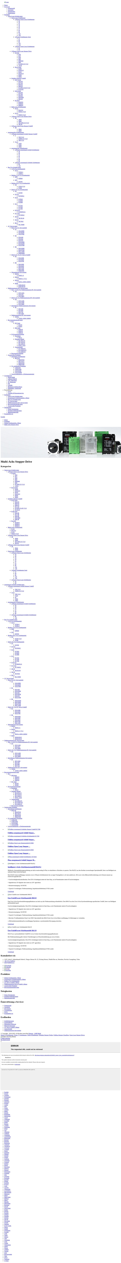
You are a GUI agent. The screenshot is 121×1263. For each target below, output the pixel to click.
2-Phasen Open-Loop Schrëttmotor (24, 19)
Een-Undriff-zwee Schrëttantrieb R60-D (22, 898)
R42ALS (21, 73)
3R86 (20, 121)
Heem (6, 5)
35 (19, 24)
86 (19, 32)
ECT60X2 (21, 215)
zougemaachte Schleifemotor (16, 132)
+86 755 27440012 (9, 961)
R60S (20, 75)
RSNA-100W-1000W (24, 282)
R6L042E (21, 266)
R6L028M (21, 248)
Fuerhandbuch (8, 1022)
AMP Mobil (37, 1033)
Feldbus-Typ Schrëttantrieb (11, 981)
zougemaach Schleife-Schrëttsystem (14, 584)
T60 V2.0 (21, 137)
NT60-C (20, 172)
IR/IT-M (17, 358)
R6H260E (21, 270)
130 (19, 35)
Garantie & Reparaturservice (16, 393)
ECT (16, 204)
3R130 (20, 124)
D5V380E (21, 304)
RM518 (20, 333)
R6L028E (21, 264)
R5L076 (20, 240)
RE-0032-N (21, 340)
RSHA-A (21, 275)
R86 (19, 62)
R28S (20, 69)
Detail (12, 891)
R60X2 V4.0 (22, 111)
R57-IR (20, 94)
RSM (16, 283)
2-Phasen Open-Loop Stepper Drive (21, 51)
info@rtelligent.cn (9, 962)
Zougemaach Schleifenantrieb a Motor (18, 398)
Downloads (7, 1009)
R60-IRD (21, 97)
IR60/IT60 (21, 363)
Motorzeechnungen (9, 1025)
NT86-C (20, 173)
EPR (16, 177)
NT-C (16, 170)
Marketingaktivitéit (13, 412)
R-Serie (17, 53)
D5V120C (21, 293)
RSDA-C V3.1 (22, 278)
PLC (12, 321)
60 (19, 30)
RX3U (20, 325)
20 (19, 21)
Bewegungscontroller (17, 353)
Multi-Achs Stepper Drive (11, 424)
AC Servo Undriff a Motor (11, 982)
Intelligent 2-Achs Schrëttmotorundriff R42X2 (24, 867)
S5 (15, 229)
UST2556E (18, 371)
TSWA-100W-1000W (24, 318)
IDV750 (20, 312)
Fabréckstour (11, 13)
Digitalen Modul (19, 339)
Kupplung (18, 336)
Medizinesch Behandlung (15, 387)
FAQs (9, 391)
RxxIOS (17, 100)
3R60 (20, 119)
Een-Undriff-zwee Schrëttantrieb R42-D (22, 930)
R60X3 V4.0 (22, 115)
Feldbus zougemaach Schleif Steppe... (21, 833)
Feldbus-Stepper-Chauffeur (61, 1035)
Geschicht (10, 10)
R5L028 (20, 237)
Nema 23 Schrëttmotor (7, 1035)
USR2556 (18, 367)
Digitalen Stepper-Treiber (46, 1035)
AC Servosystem (12, 226)
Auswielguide (8, 1029)
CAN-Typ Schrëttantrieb (18, 169)
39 (19, 26)
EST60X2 (21, 196)
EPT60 (20, 181)
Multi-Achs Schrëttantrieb (18, 107)
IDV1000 (21, 313)
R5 (16, 236)
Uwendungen (8, 375)
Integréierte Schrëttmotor (18, 356)
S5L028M (21, 231)
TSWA (17, 317)
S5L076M (21, 234)
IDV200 (20, 309)
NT (16, 185)
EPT (16, 180)
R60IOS (20, 104)
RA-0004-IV (22, 348)
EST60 (20, 193)
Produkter (7, 14)
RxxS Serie (18, 67)
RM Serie (17, 328)
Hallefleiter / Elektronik (14, 388)
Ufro (9, 891)
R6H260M (21, 253)
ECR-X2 (17, 210)
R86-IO (20, 86)
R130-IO (20, 89)
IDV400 (20, 310)
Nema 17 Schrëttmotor (20, 1035)
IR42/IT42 (21, 360)
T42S (20, 143)
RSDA (17, 277)
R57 (19, 56)
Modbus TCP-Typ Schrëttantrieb (20, 175)
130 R (20, 65)
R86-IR (20, 99)
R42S (20, 72)
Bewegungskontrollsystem (15, 320)
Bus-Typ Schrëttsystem (14, 167)
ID (15, 307)
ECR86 (20, 202)
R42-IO (20, 81)
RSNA (17, 280)
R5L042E (21, 259)
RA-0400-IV (22, 352)
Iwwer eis (7, 7)
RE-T (16, 223)
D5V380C (21, 296)
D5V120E (21, 301)
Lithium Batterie (12, 379)
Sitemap (31, 1033)
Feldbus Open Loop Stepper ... (19, 846)
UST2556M (18, 372)
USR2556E (18, 369)
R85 (19, 59)
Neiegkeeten (7, 407)
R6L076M (21, 250)
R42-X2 (20, 110)
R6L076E (21, 267)
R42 (19, 54)
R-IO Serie (18, 80)
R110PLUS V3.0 (23, 64)
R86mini (20, 61)
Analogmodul (19, 347)
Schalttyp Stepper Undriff (18, 78)
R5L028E (21, 258)
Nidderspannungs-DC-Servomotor (21, 315)
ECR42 (20, 199)
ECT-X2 (17, 213)
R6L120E (21, 269)
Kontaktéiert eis (8, 414)
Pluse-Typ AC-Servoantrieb (19, 228)
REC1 (20, 337)
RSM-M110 (21, 285)
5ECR (16, 220)
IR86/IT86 (21, 364)
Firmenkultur (11, 11)
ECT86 (20, 208)
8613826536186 (5, 1040)
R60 (19, 57)
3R (16, 118)
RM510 (20, 331)
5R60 (20, 131)
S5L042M (21, 232)
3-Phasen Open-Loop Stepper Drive (21, 116)
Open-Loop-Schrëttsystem (15, 16)
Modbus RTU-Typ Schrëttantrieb (20, 183)
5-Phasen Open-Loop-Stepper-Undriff (22, 126)
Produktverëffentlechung (15, 410)
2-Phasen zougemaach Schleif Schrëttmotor (27, 150)
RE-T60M (21, 224)
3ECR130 (21, 218)
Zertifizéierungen (9, 1021)
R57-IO (20, 83)
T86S (20, 146)
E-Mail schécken (5, 1038)
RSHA (17, 274)
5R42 (20, 129)
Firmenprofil (11, 8)
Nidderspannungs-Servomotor (12, 1030)
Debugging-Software (10, 1024)
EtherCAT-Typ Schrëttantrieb (19, 189)
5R (16, 127)
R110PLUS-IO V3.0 (24, 88)
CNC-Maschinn (12, 380)
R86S (20, 76)
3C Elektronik (12, 382)
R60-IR (20, 96)
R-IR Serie (18, 91)
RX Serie (17, 323)
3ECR (16, 216)
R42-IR (20, 92)
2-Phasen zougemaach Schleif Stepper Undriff (24, 134)
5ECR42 (20, 221)
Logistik (10, 385)
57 (19, 29)
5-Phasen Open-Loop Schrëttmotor (24, 46)
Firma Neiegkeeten (13, 409)
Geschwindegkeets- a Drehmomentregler (22, 374)
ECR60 (20, 201)
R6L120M (21, 251)
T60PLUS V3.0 (22, 138)
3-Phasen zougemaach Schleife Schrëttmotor (27, 162)
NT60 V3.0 (21, 186)
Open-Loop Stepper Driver (77, 1035)
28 (19, 22)
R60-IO (20, 84)
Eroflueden (7, 395)
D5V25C (21, 294)
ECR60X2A (22, 212)
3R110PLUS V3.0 (23, 123)
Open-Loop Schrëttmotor (18, 18)
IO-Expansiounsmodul (17, 334)
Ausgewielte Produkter (14, 355)
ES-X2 (17, 194)
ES (16, 191)
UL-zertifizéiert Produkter (18, 366)
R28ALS (21, 70)
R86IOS (20, 105)
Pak (9, 383)
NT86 (20, 188)
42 (19, 27)
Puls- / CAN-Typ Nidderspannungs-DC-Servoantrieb (26, 290)
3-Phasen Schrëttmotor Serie (23, 37)
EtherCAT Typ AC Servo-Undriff (20, 255)
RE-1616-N (21, 342)
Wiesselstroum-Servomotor (18, 272)
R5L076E (21, 261)
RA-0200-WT (22, 350)
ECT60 (20, 207)
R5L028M (21, 242)
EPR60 (20, 178)
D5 (16, 291)
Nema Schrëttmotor (32, 1035)
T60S (20, 145)
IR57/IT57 (21, 361)
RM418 (20, 329)
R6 (16, 247)
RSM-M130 (21, 286)
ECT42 (20, 205)
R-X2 (16, 108)
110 (19, 34)
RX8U (20, 326)
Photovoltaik (11, 377)
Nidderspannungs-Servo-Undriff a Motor (15, 984)
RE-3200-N (21, 344)
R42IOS (20, 102)
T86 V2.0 (21, 140)
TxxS (16, 142)
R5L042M (21, 243)
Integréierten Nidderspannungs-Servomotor (23, 305)
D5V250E (21, 302)
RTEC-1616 (21, 345)
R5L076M (21, 245)
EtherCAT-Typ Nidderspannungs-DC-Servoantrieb (25, 298)
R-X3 (16, 113)
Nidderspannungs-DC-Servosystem (18, 288)
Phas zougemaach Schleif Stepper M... (21, 860)
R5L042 (20, 239)
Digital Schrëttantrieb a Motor (12, 423)
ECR (16, 197)
